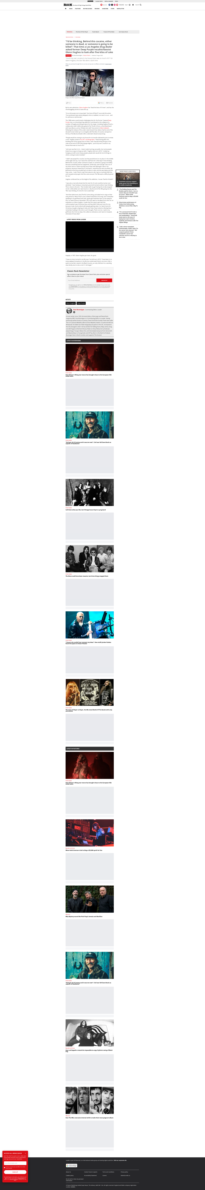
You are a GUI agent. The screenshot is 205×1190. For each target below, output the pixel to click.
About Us (68, 1172)
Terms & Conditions (14, 1179)
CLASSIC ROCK (99, 1)
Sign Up (15, 1172)
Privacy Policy (21, 1178)
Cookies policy (70, 1175)
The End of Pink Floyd (82, 32)
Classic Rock (86, 55)
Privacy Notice (74, 286)
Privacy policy (124, 1172)
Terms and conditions (108, 1172)
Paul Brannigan (78, 55)
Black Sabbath (104, 128)
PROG (116, 1)
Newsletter (110, 103)
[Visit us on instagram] (115, 5)
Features (68, 55)
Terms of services (88, 284)
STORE (112, 8)
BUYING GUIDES (87, 8)
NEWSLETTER (120, 8)
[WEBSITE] (74, 312)
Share (69, 103)
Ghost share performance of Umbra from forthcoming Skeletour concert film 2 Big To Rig (128, 205)
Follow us (102, 103)
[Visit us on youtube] (117, 5)
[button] (138, 5)
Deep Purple (81, 303)
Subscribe (121, 4)
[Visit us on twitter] (112, 5)
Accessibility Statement (90, 1175)
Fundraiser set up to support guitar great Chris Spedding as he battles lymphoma (128, 183)
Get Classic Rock (123, 32)
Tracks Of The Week (109, 32)
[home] (66, 8)
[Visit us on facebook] (109, 5)
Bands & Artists (69, 37)
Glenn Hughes (83, 107)
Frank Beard (95, 32)
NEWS (70, 8)
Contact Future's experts (90, 1172)
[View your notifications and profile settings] (133, 4)
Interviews (77, 37)
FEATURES (78, 8)
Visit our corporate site (120, 1160)
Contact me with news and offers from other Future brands (15, 1167)
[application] (90, 235)
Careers (104, 1175)
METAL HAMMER (109, 1)
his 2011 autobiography (87, 139)
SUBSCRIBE (105, 8)
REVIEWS (97, 8)
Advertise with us (125, 1175)
